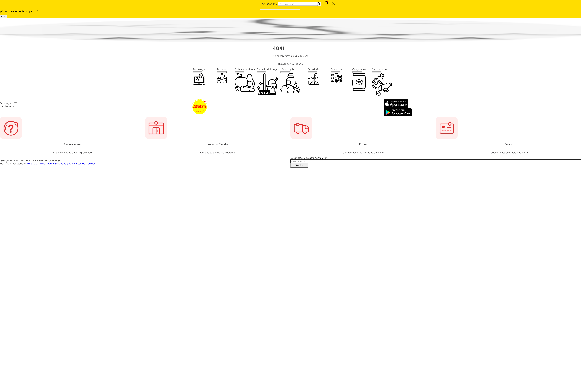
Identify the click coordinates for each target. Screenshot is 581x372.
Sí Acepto (437, 346)
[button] (575, 6)
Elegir (40, 15)
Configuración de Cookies (437, 354)
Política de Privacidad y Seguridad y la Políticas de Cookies (238, 186)
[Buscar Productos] (362, 6)
